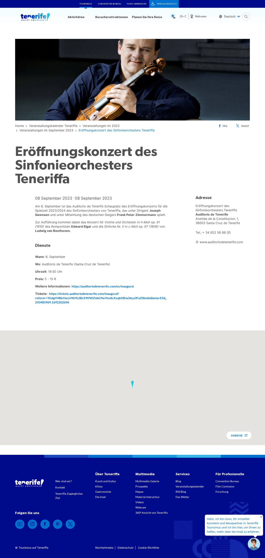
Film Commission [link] (136, 4)
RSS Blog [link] (181, 491)
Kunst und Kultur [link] (105, 481)
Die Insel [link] (100, 497)
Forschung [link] (222, 491)
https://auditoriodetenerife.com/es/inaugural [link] (103, 286)
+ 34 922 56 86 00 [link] (216, 232)
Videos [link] (139, 502)
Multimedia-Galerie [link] (147, 481)
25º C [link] (183, 16)
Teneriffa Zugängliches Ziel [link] (69, 495)
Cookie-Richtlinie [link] (148, 547)
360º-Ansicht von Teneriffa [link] (151, 512)
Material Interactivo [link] (147, 497)
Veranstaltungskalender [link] (190, 486)
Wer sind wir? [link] (63, 481)
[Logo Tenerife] (35, 17)
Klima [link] (98, 486)
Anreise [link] (237, 435)
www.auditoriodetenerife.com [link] (221, 242)
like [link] (225, 126)
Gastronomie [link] (103, 491)
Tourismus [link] (86, 4)
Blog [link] (178, 481)
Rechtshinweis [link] (104, 547)
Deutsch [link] (230, 16)
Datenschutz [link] (126, 547)
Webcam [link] (140, 507)
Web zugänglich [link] (167, 4)
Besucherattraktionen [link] (111, 17)
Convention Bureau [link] (109, 4)
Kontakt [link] (60, 487)
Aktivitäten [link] (76, 17)
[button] (132, 384)
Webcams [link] (201, 16)
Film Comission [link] (225, 486)
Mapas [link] (139, 491)
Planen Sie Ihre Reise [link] (147, 17)
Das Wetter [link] (182, 497)
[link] (19, 126)
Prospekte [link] (141, 486)
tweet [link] (245, 126)
